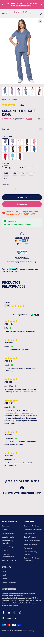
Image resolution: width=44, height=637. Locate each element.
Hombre (4, 575)
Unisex (4, 579)
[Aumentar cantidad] (12, 189)
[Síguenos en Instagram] (9, 612)
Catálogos (5, 526)
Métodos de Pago (8, 533)
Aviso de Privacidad (30, 544)
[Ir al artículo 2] (12, 91)
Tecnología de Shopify (27, 631)
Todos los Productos (9, 560)
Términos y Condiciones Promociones (32, 559)
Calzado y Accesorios (9, 582)
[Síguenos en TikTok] (14, 612)
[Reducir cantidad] (5, 189)
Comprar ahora (22, 204)
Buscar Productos (30, 537)
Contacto (5, 550)
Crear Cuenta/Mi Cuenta (32, 541)
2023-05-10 (8, 434)
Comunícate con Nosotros (33, 529)
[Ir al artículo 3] (19, 91)
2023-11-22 (8, 382)
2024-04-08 (8, 342)
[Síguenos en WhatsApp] (19, 612)
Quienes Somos (29, 533)
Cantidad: (5, 185)
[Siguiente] (41, 4)
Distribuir (5, 529)
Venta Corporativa (8, 537)
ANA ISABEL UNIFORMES (10, 99)
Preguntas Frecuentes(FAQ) (8, 555)
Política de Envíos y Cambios (30, 553)
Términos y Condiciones (32, 526)
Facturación (28, 548)
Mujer (4, 571)
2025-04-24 (8, 324)
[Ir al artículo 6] (39, 91)
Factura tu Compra (8, 547)
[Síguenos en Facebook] (3, 612)
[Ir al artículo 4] (26, 91)
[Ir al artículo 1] (5, 91)
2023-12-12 (8, 361)
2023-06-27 (8, 403)
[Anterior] (2, 4)
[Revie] (35, 315)
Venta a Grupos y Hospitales (7, 542)
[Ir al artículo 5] (32, 91)
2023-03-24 (8, 455)
